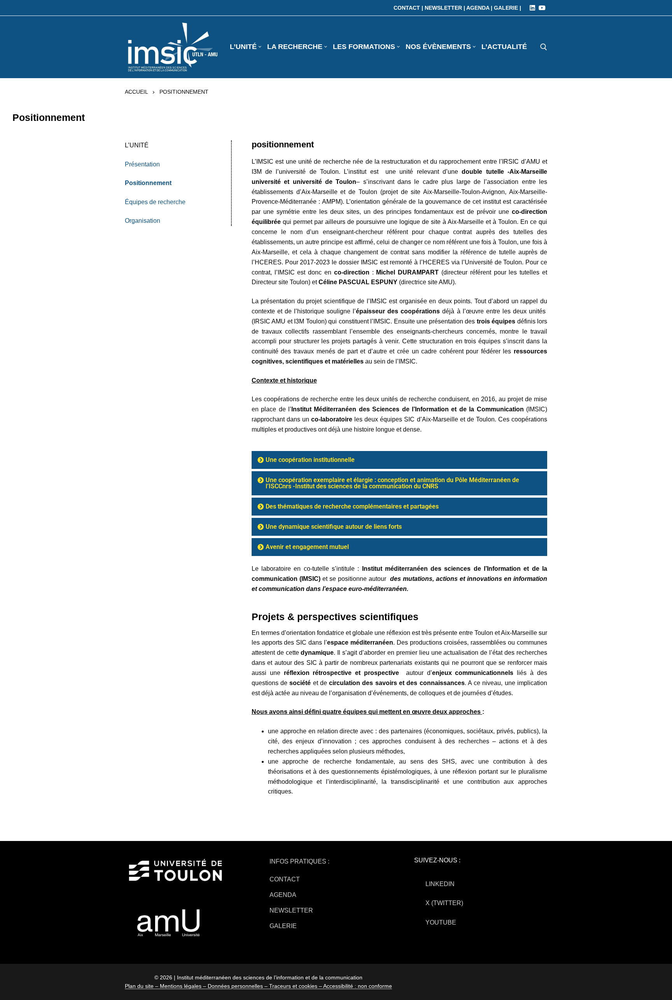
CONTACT (285, 879)
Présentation (142, 164)
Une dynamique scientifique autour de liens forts (334, 526)
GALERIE (283, 926)
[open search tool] (543, 47)
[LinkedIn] (532, 8)
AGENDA (283, 895)
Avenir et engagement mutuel (307, 547)
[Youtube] (542, 8)
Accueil (136, 92)
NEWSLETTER (291, 910)
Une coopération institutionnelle (310, 459)
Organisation (142, 220)
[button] (399, 460)
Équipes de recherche (155, 202)
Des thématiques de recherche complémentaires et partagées (352, 506)
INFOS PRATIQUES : (299, 861)
